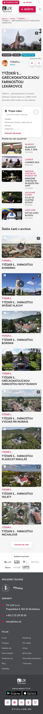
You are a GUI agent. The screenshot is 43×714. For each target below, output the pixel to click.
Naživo (28, 9)
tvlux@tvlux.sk (13, 621)
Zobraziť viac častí (21, 545)
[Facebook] (15, 702)
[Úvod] (7, 9)
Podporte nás (12, 2)
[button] (32, 63)
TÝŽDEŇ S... (22, 19)
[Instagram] (8, 702)
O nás (4, 638)
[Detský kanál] (35, 702)
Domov (5, 19)
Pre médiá (26, 643)
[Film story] (18, 588)
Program (5, 643)
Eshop (25, 648)
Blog (4, 663)
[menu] (40, 9)
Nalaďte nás (6, 648)
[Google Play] (13, 693)
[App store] (30, 693)
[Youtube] (21, 702)
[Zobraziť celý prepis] (36, 112)
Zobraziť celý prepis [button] (13, 133)
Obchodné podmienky (31, 658)
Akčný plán (27, 653)
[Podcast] (28, 702)
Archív (29, 2)
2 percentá (26, 663)
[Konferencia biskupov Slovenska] (6, 588)
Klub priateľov (7, 653)
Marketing (26, 638)
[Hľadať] (39, 2)
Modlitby (5, 669)
